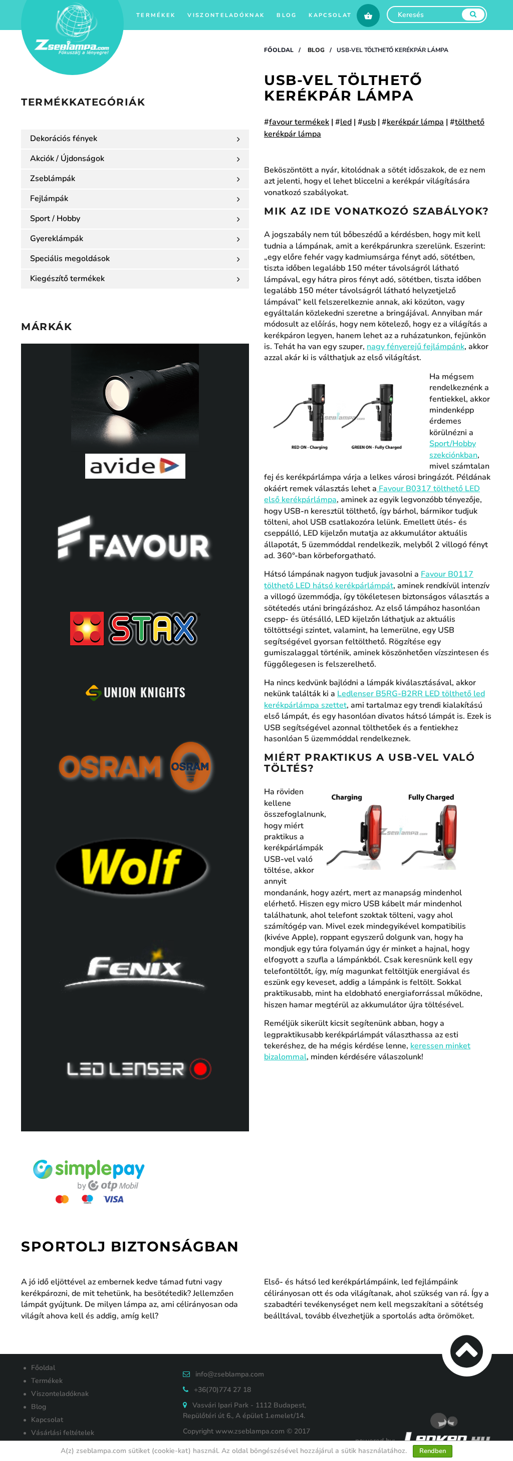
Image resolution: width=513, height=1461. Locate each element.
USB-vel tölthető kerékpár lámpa (392, 50)
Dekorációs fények (63, 138)
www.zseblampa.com (250, 1431)
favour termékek (299, 122)
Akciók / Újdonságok (67, 158)
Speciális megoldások (70, 258)
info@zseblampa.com (229, 1374)
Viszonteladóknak (226, 15)
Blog (287, 15)
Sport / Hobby (55, 218)
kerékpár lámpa (415, 122)
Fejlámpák (49, 198)
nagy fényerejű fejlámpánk (415, 346)
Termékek (155, 15)
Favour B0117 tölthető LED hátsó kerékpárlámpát (368, 580)
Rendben (432, 1450)
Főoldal (279, 50)
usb (369, 122)
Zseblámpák (52, 178)
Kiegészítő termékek (67, 278)
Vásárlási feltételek (62, 1432)
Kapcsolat (330, 15)
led (346, 122)
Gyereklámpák (56, 238)
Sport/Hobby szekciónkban (453, 449)
